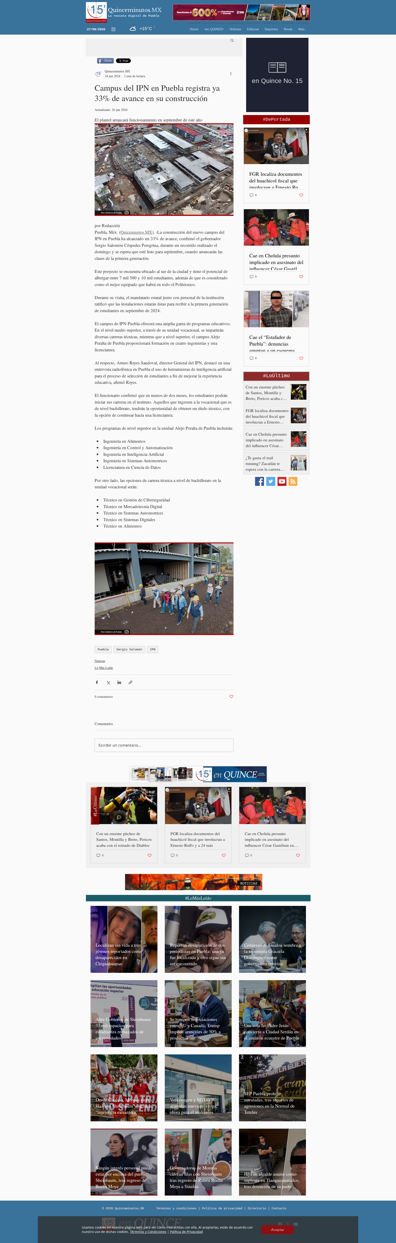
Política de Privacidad (186, 1231)
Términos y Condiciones (148, 1231)
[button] (277, 1229)
